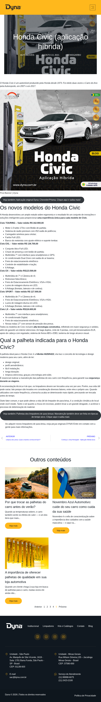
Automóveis (27, 55)
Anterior (38, 607)
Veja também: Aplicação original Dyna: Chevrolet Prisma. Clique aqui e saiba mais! (42, 200)
